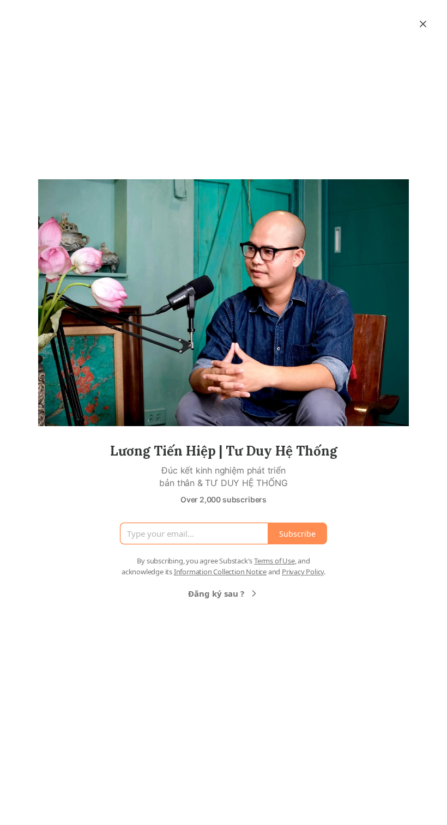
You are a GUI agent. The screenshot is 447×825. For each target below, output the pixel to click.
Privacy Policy (303, 572)
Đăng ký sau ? (216, 593)
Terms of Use (274, 561)
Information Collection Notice (220, 572)
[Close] (423, 24)
